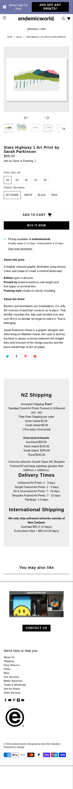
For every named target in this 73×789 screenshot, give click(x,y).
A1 (35, 180)
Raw (54, 195)
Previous (32, 28)
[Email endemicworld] (22, 700)
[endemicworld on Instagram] (18, 700)
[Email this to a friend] (35, 356)
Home (9, 37)
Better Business (13, 680)
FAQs (7, 668)
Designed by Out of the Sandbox (43, 744)
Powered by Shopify (14, 747)
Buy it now (36, 225)
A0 (45, 180)
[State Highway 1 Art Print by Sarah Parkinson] (36, 79)
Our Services (11, 676)
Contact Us (36, 628)
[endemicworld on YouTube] (9, 700)
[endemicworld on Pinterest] (14, 700)
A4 (7, 180)
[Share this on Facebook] (16, 356)
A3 (17, 180)
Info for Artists (12, 688)
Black (42, 195)
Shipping (9, 661)
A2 (26, 180)
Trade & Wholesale (15, 684)
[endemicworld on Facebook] (5, 700)
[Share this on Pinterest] (25, 356)
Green (19, 37)
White (28, 195)
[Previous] (26, 118)
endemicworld (19, 744)
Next (43, 28)
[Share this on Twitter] (7, 356)
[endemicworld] (36, 18)
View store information (20, 248)
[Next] (47, 118)
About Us (9, 657)
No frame (12, 195)
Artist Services (12, 692)
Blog (6, 672)
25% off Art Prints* (50, 6)
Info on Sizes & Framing (19, 160)
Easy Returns (12, 665)
